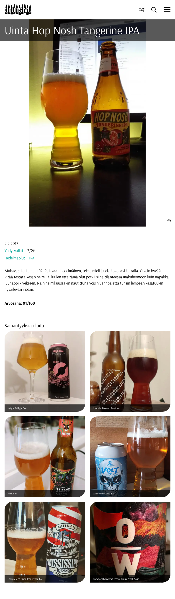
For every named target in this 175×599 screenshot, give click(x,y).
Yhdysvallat (14, 250)
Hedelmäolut (15, 258)
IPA (31, 258)
